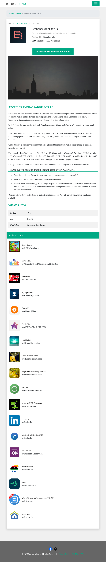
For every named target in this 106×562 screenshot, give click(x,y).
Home (11, 13)
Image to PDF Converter (32, 403)
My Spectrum (27, 292)
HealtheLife (26, 340)
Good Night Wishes (30, 356)
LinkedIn (25, 419)
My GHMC (26, 261)
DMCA (75, 554)
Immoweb (26, 514)
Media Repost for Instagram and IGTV (38, 498)
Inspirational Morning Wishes (34, 371)
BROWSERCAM (19, 23)
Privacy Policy (64, 554)
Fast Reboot (27, 387)
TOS (83, 554)
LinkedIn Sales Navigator (32, 435)
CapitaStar (26, 324)
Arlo (23, 482)
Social (18, 13)
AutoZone (26, 276)
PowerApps (26, 451)
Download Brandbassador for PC (53, 51)
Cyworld (25, 308)
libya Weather (27, 466)
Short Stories (27, 245)
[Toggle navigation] (96, 3)
